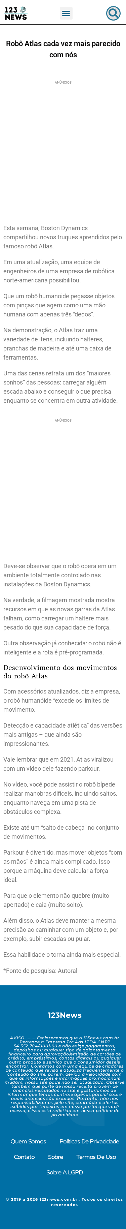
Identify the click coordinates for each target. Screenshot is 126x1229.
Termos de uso (96, 1157)
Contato (24, 1157)
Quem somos (28, 1141)
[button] (66, 13)
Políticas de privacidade (89, 1141)
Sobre (55, 1157)
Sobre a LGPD (64, 1172)
